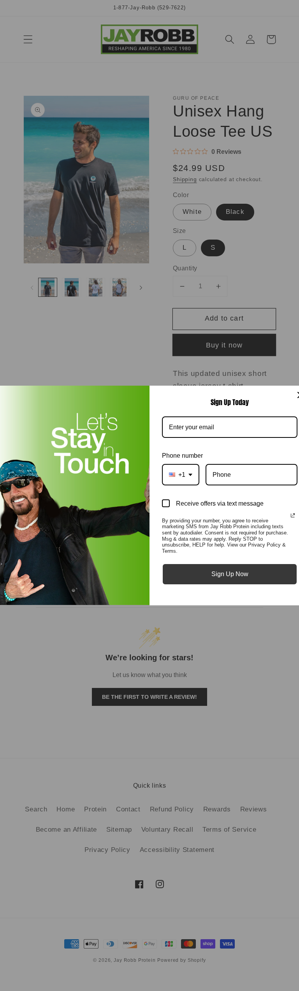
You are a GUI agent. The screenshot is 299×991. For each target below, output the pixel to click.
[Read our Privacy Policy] (292, 515)
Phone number (182, 455)
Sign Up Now (229, 574)
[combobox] (180, 474)
